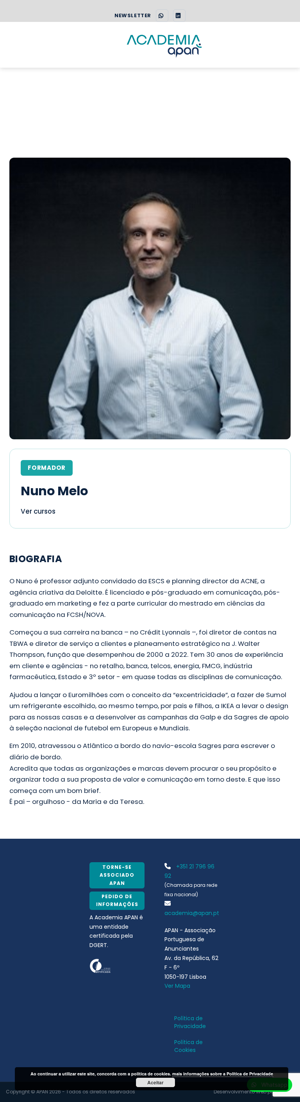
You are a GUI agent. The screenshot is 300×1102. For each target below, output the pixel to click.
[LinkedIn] (179, 15)
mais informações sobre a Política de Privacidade (222, 1074)
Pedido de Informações (117, 900)
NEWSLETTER (132, 15)
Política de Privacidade (190, 1022)
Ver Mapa (177, 986)
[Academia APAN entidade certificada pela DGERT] (100, 965)
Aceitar (155, 1082)
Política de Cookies (188, 1046)
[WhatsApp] (162, 15)
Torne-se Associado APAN (117, 875)
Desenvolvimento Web (240, 1091)
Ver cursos (38, 511)
